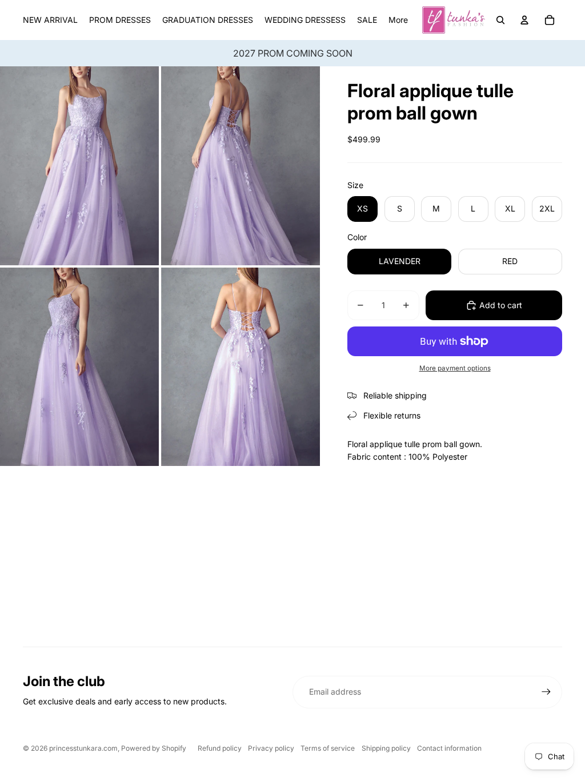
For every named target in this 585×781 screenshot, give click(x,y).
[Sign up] (546, 692)
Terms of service (327, 748)
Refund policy (220, 748)
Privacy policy (271, 748)
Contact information (449, 748)
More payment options (455, 368)
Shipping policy (386, 748)
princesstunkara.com (83, 748)
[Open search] (500, 20)
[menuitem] (398, 20)
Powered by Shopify (153, 748)
